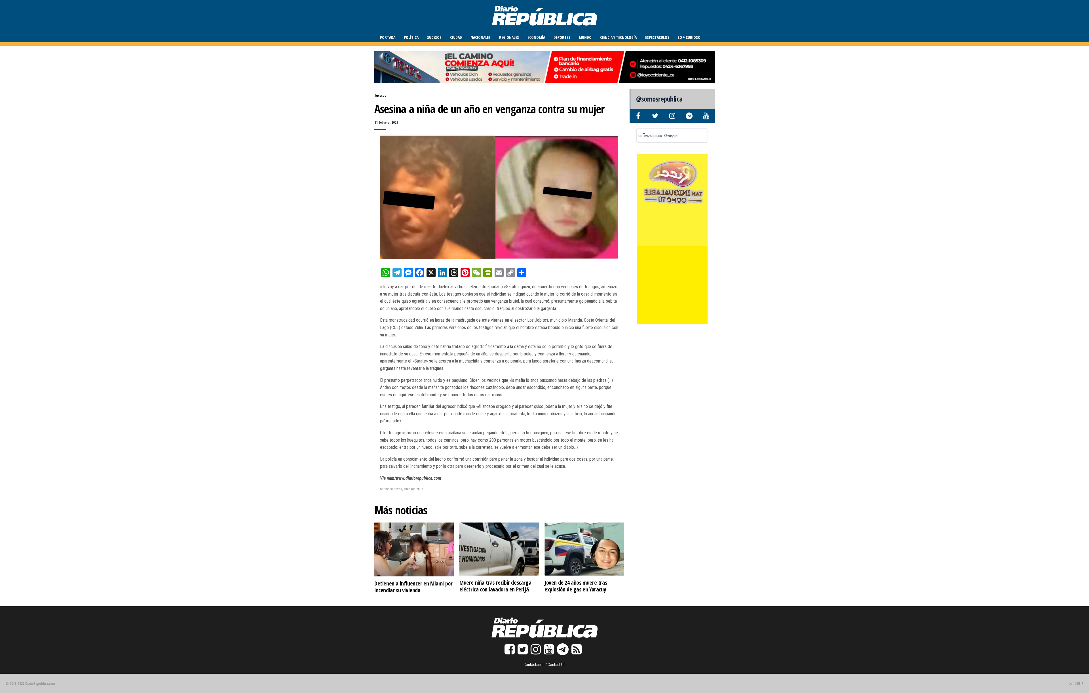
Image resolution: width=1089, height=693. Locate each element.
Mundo (585, 37)
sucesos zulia (413, 489)
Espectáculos (657, 37)
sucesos (396, 489)
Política (411, 37)
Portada (387, 37)
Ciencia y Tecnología (618, 37)
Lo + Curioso (689, 37)
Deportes (562, 37)
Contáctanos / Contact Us (544, 664)
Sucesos (434, 37)
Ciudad (456, 37)
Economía (536, 37)
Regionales (509, 37)
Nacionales (480, 37)
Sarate (384, 489)
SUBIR (1079, 683)
